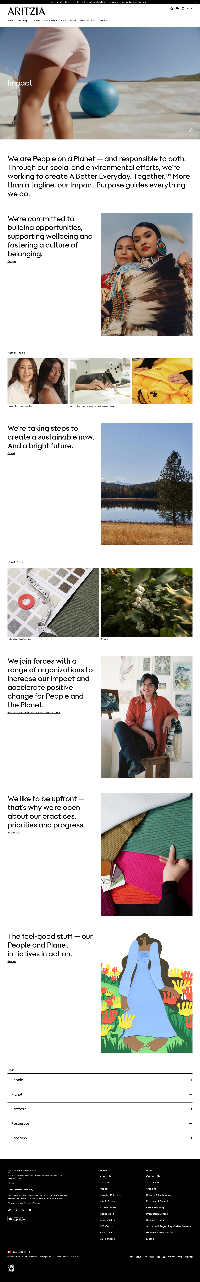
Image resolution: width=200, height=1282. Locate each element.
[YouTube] (30, 1210)
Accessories (87, 20)
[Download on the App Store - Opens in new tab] (40, 1219)
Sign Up (11, 1183)
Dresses (35, 20)
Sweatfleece (68, 20)
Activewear (50, 20)
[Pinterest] (23, 1210)
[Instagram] (16, 1210)
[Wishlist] (183, 8)
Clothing (22, 20)
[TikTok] (9, 1210)
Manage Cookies (47, 1257)
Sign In (189, 9)
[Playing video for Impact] (190, 130)
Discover (103, 20)
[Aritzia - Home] (26, 11)
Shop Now (141, 2)
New (10, 20)
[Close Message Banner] (195, 2)
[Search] (172, 8)
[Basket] (177, 8)
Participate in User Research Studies (24, 1203)
